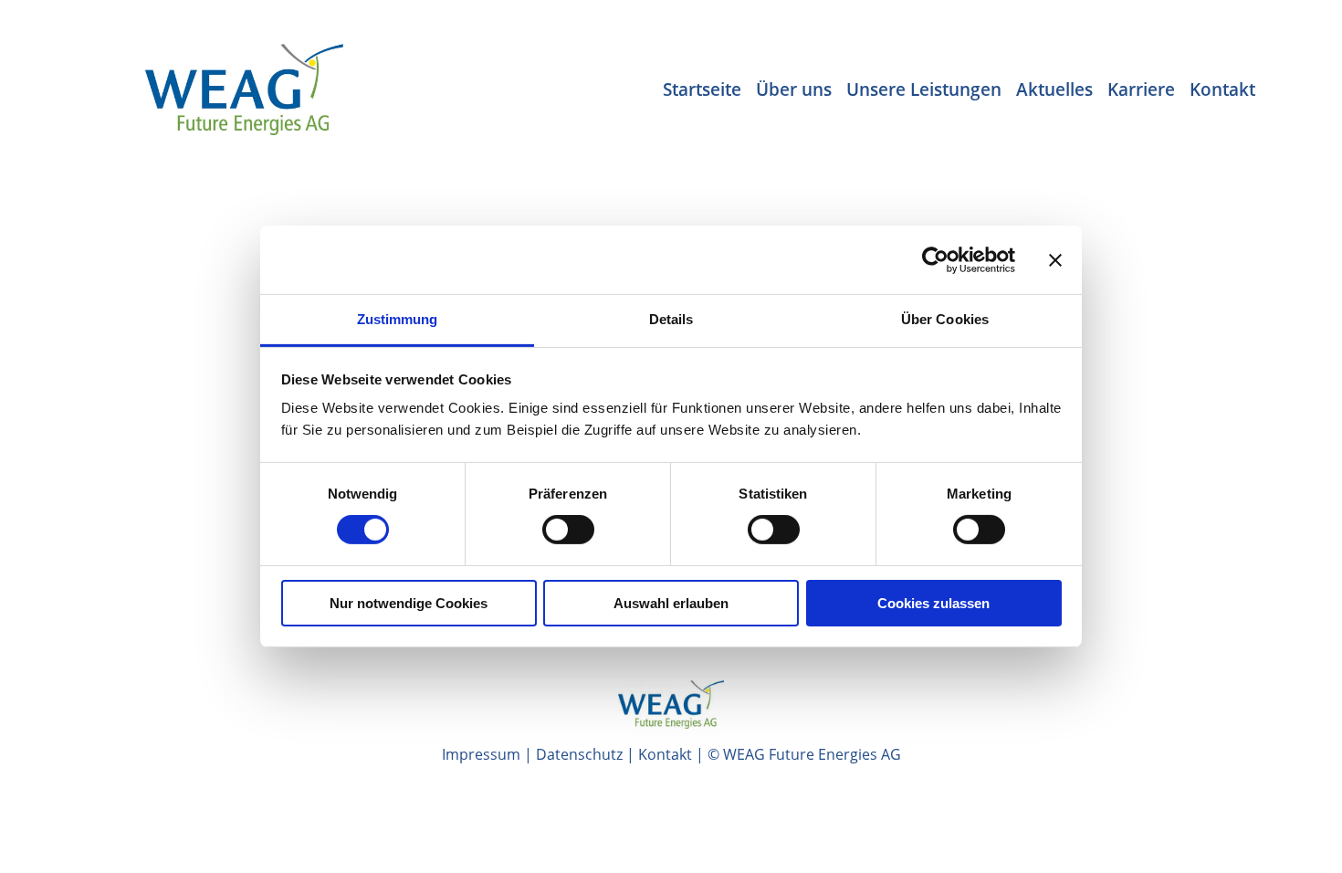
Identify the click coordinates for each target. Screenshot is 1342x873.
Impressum (481, 754)
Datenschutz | (587, 754)
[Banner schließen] (1055, 259)
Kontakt (665, 754)
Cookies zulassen (933, 603)
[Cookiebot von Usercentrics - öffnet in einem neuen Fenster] (935, 259)
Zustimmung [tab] (397, 319)
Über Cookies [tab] (945, 319)
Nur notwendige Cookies (409, 603)
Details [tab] (671, 319)
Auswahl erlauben (671, 603)
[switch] (568, 529)
